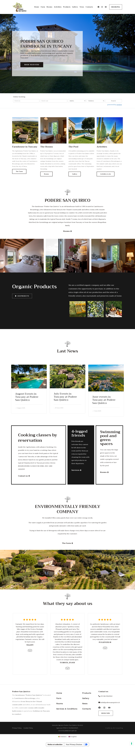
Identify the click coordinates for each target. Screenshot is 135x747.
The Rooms (46, 147)
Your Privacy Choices (74, 744)
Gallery (75, 7)
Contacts (89, 7)
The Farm (19, 171)
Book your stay (31, 64)
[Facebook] (98, 7)
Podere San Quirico (21, 691)
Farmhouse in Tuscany (24, 147)
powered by (114, 104)
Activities (57, 7)
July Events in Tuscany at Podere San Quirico (65, 397)
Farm (43, 7)
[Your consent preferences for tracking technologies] (131, 743)
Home (36, 7)
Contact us (103, 691)
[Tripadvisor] (105, 7)
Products (66, 7)
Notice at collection (55, 744)
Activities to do (105, 174)
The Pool (73, 147)
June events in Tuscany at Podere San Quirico (103, 400)
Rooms (49, 7)
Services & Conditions (66, 709)
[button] (2, 255)
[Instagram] (102, 7)
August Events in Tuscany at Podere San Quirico (26, 397)
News (82, 7)
